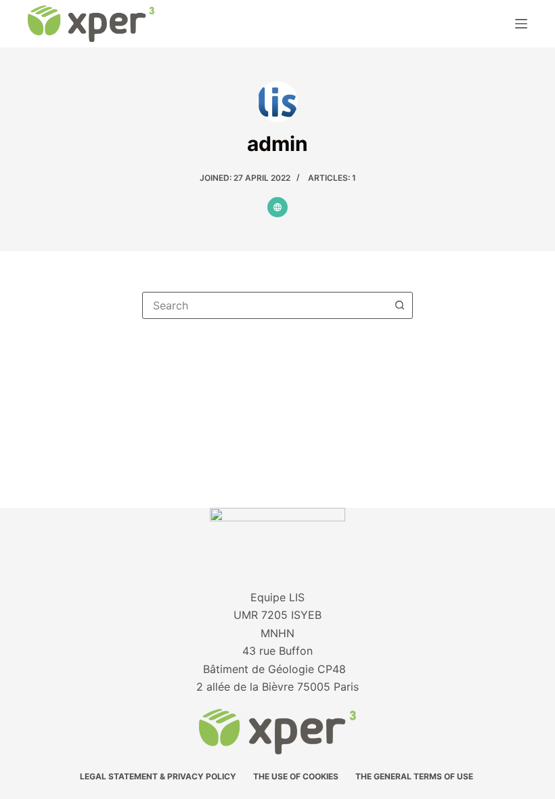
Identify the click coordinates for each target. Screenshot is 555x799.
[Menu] (521, 24)
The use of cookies (295, 776)
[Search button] (399, 305)
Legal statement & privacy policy (158, 776)
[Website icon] (277, 207)
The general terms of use (415, 776)
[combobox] (264, 305)
